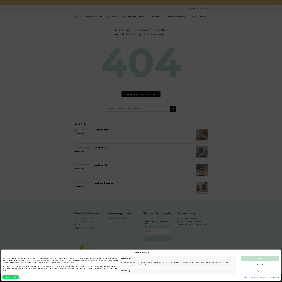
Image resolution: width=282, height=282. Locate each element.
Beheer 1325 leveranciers (250, 277)
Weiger (260, 265)
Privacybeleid (16, 278)
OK (259, 259)
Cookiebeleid (7, 278)
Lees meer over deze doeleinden (269, 277)
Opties (260, 271)
